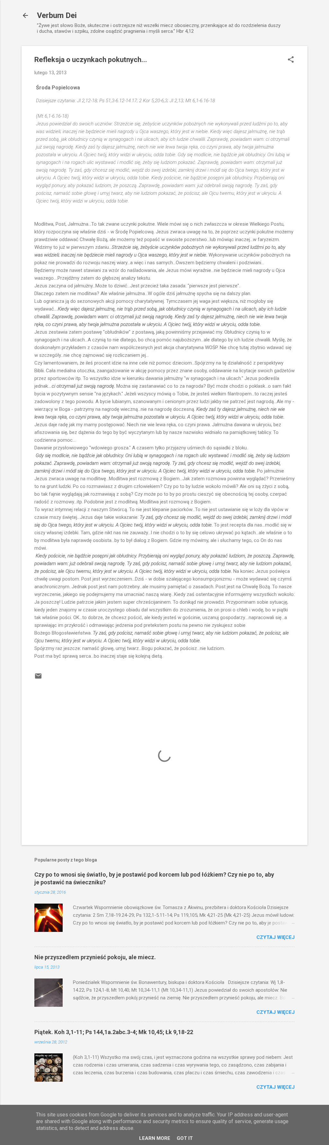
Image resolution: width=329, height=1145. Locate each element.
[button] (291, 60)
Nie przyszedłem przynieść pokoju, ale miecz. (95, 957)
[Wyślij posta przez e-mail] (38, 678)
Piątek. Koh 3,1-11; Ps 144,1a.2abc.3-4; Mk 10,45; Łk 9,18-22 (113, 1032)
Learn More (154, 1138)
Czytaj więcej (275, 937)
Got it (185, 1138)
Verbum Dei (57, 15)
